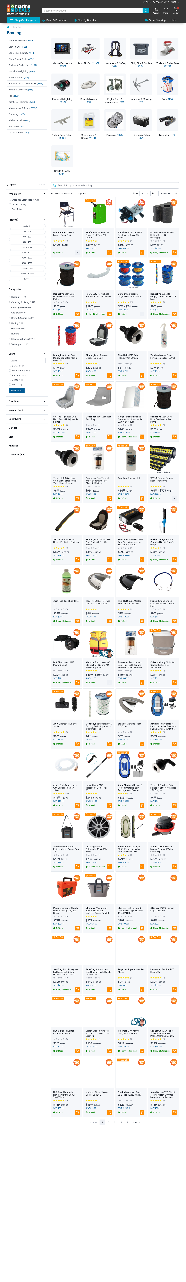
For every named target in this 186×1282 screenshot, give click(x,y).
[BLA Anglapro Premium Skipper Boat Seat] (98, 335)
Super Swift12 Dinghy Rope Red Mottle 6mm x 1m (65, 358)
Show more (16, 390)
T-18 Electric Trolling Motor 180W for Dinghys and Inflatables (163, 1095)
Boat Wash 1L (129, 478)
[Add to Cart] (109, 252)
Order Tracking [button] (157, 20)
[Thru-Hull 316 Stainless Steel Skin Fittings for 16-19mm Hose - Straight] (66, 458)
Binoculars (16, 126)
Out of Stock (21, 209)
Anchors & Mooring (21, 89)
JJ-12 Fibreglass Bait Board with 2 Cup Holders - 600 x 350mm (65, 972)
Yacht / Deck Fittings (22, 102)
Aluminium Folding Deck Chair (64, 233)
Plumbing (17, 114)
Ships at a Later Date (25, 199)
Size (11, 436)
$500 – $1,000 (27, 268)
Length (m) (15, 418)
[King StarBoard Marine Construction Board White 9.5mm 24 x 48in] (131, 397)
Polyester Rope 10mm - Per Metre (131, 970)
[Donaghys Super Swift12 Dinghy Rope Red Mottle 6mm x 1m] (66, 335)
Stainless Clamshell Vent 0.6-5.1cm (129, 725)
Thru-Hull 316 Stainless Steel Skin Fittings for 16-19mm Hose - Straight (65, 480)
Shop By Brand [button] (86, 20)
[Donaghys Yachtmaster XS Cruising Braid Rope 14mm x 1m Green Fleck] (98, 704)
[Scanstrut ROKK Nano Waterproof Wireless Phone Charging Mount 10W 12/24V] (163, 1011)
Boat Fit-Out (18, 46)
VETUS (18, 380)
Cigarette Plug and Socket (65, 725)
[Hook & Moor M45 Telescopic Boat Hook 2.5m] (98, 765)
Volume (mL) (16, 410)
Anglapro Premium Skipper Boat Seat (97, 356)
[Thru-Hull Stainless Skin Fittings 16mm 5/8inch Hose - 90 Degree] (163, 765)
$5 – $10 (27, 231)
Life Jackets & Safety (21, 52)
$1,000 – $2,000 (27, 273)
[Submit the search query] (54, 185)
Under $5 (27, 226)
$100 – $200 (27, 252)
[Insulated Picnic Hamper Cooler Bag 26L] (98, 1072)
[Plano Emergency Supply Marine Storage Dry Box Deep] (66, 888)
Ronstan (19, 375)
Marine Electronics (21, 40)
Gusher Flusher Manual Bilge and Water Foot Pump (161, 849)
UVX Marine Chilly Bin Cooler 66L (129, 1032)
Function (14, 401)
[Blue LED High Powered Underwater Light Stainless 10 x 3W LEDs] (131, 888)
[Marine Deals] (18, 9)
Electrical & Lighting (22, 71)
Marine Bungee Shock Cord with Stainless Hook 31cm (162, 603)
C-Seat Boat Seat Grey (98, 418)
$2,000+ (27, 279)
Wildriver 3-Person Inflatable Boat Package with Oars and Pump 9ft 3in (130, 789)
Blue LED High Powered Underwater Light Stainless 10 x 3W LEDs (130, 910)
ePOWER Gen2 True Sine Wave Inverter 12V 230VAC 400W (130, 542)
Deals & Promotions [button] (57, 20)
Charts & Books (19, 132)
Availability (15, 193)
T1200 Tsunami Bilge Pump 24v (162, 909)
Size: (135, 193)
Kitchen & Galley (19, 120)
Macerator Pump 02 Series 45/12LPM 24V (129, 1093)
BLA (17, 384)
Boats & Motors (19, 77)
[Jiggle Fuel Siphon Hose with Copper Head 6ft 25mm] (66, 765)
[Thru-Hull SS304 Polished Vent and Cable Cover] (98, 581)
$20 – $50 (27, 242)
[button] (17, 296)
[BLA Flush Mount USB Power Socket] (66, 642)
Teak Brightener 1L (66, 602)
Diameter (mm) (17, 454)
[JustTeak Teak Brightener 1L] (66, 581)
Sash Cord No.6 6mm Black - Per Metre (64, 296)
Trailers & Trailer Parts (23, 65)
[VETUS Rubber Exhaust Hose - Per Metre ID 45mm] (66, 519)
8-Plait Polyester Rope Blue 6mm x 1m (63, 1032)
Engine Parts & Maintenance (26, 83)
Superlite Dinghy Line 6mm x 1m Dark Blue (163, 296)
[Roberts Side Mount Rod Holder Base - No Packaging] (163, 212)
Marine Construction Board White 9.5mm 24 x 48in (130, 419)
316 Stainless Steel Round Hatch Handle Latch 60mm (98, 972)
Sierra (18, 366)
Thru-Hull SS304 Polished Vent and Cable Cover (98, 602)
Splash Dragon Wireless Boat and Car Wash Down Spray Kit (98, 1033)
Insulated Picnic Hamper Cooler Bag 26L (97, 1093)
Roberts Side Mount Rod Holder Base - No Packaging (162, 235)
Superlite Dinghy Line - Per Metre (129, 295)
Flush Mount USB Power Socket (63, 663)
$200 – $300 (27, 258)
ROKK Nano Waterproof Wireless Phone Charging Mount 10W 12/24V (161, 1035)
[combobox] (95, 10)
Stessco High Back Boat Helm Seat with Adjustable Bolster (65, 419)
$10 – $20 (27, 237)
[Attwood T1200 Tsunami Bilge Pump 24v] (163, 888)
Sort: (154, 193)
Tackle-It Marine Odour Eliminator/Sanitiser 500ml (162, 356)
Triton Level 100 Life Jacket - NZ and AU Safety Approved (98, 665)
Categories (15, 289)
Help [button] (173, 20)
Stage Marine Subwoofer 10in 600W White (96, 849)
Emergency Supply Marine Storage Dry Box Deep (65, 910)
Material (13, 445)
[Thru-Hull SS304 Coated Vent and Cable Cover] (131, 581)
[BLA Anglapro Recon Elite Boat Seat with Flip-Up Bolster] (98, 519)
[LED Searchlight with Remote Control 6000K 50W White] (66, 1072)
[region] (27, 321)
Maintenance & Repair (23, 108)
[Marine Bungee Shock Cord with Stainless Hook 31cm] (163, 581)
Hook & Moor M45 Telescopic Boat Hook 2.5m (96, 787)
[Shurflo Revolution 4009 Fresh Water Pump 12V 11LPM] (131, 212)
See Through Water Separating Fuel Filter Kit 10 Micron (98, 480)
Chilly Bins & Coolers (21, 59)
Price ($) (13, 219)
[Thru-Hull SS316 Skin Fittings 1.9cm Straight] (131, 335)
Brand (12, 353)
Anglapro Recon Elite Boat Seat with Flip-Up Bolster (98, 542)
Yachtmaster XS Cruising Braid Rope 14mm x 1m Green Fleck (99, 726)
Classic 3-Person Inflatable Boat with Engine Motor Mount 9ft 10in (163, 727)
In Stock (19, 204)
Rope (14, 95)
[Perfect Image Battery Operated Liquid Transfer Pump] (163, 519)
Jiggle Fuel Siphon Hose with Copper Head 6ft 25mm (65, 787)
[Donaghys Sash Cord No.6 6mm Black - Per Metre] (66, 274)
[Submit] (146, 10)
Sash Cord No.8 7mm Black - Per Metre (161, 419)
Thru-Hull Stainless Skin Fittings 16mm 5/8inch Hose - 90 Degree (163, 787)
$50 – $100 (27, 247)
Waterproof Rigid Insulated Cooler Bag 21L (66, 849)
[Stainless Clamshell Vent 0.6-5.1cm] (131, 704)
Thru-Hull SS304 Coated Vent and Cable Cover (129, 602)
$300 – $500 (27, 263)
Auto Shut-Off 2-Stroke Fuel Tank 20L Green (97, 235)
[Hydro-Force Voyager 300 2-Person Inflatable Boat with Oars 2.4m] (131, 827)
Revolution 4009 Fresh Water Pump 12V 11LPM (130, 235)
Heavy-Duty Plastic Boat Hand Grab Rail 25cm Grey (98, 295)
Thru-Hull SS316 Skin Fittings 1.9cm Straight (128, 356)
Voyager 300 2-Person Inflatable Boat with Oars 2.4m (129, 849)
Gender (13, 427)
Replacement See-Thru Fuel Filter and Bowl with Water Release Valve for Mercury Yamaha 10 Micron (130, 667)
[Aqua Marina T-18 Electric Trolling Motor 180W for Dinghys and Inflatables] (163, 1072)
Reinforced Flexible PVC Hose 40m (162, 970)
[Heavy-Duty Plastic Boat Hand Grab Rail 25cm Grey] (98, 274)
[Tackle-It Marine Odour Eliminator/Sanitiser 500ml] (163, 335)
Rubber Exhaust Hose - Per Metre (161, 479)
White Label (21, 370)
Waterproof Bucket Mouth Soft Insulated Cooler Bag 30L (98, 910)
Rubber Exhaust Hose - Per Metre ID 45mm (66, 540)
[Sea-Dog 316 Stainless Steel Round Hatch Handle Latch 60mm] (98, 949)
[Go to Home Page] (8, 27)
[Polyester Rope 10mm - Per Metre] (131, 949)
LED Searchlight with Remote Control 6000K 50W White (64, 1095)
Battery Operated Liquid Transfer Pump (162, 542)
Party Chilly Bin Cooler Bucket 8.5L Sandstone (162, 665)
